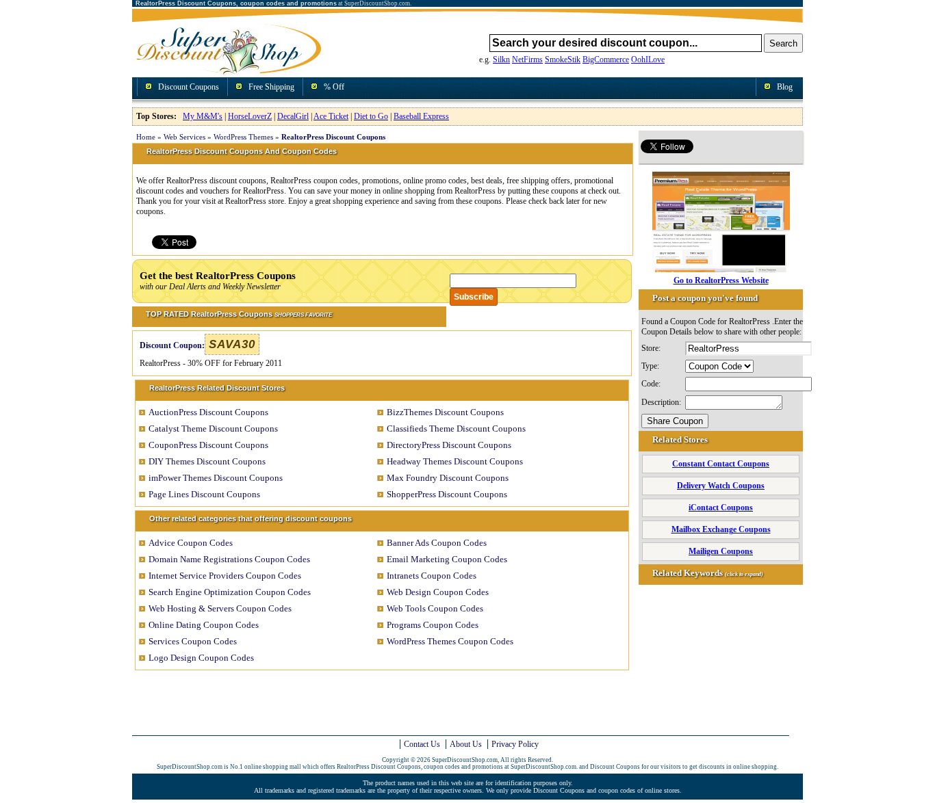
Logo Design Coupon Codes (201, 658)
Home (145, 137)
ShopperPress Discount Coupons (447, 494)
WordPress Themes (243, 137)
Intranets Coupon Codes (431, 575)
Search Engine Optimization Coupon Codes (230, 592)
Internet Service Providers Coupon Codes (225, 575)
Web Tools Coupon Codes (435, 608)
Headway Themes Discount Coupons (455, 461)
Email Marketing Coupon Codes (447, 559)
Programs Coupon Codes (432, 625)
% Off (334, 87)
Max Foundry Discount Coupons (448, 478)
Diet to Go (371, 116)
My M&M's (202, 116)
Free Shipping (271, 87)
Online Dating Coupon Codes (204, 625)
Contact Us (422, 744)
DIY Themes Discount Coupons (207, 461)
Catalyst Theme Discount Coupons (213, 428)
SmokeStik (562, 59)
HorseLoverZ (250, 116)
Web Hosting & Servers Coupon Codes (220, 608)
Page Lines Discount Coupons (204, 494)
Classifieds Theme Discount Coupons (456, 428)
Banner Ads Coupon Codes (437, 543)
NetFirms (527, 59)
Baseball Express (421, 116)
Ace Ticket (330, 116)
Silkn (501, 59)
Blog (785, 87)
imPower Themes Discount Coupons (216, 478)
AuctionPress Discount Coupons (208, 412)
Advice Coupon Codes (191, 543)
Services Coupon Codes (193, 641)
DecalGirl (293, 116)
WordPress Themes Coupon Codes (450, 641)
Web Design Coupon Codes (438, 592)
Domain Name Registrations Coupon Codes (229, 559)
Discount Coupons (188, 87)
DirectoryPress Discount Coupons (449, 445)
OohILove (648, 59)
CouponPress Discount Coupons (208, 445)
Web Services (184, 137)
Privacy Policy (515, 744)
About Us (466, 744)
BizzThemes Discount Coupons (445, 412)
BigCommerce (605, 59)
